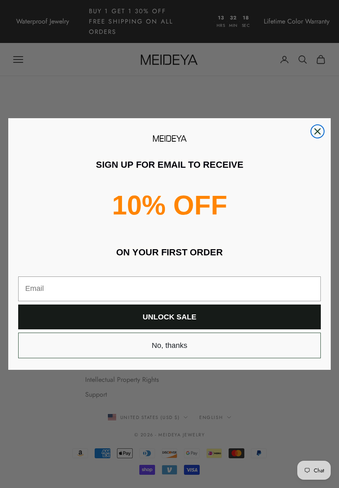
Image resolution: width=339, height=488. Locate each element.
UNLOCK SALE (169, 317)
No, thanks (169, 345)
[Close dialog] (317, 131)
